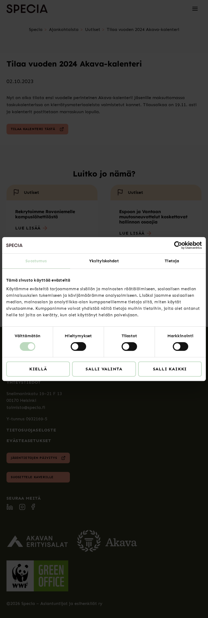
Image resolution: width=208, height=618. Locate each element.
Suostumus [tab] (36, 260)
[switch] (78, 346)
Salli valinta (104, 368)
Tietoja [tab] (172, 260)
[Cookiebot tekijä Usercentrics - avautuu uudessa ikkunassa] (178, 245)
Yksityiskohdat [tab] (104, 260)
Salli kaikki (170, 368)
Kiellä (38, 368)
